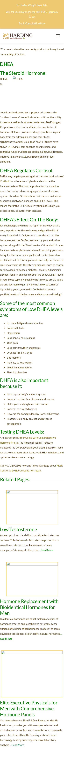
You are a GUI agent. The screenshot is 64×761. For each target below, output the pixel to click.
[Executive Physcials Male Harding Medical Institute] (32, 652)
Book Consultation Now (32, 23)
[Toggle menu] (57, 36)
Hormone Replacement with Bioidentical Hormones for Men (29, 607)
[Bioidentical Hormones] (32, 563)
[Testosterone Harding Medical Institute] (32, 491)
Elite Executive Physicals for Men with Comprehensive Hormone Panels (29, 708)
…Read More (46, 550)
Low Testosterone (19, 529)
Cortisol (4, 181)
